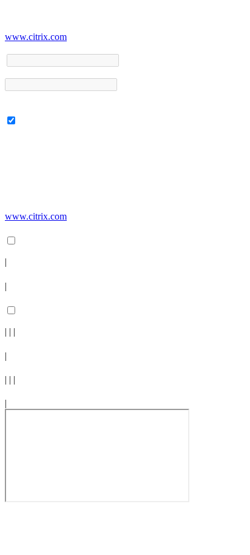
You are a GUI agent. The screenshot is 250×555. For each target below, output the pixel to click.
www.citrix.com (36, 37)
